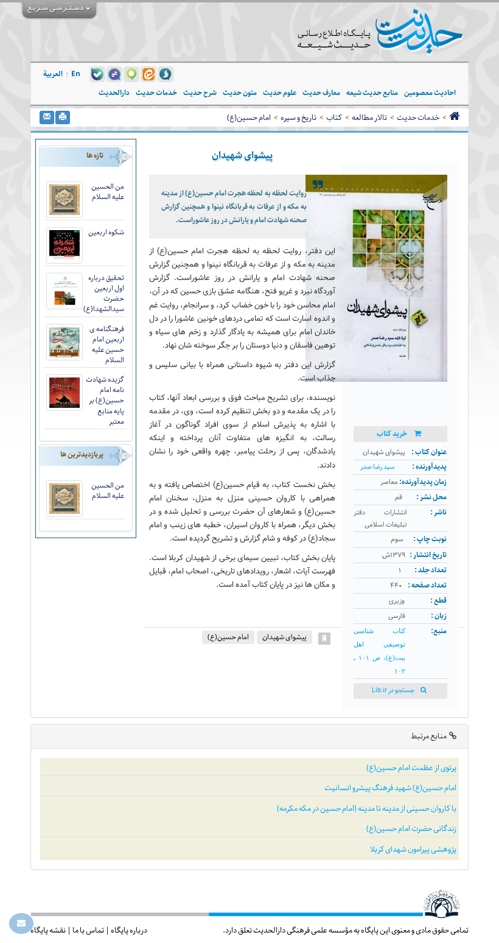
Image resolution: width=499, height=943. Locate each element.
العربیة (53, 74)
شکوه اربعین (106, 232)
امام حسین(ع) (249, 117)
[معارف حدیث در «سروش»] (165, 74)
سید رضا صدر (377, 467)
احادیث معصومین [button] (430, 93)
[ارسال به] (47, 117)
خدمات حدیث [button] (156, 93)
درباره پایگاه (129, 930)
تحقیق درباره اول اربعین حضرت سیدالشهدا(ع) (103, 293)
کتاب (334, 117)
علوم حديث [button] (279, 93)
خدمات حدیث (418, 117)
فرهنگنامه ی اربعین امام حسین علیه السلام (106, 344)
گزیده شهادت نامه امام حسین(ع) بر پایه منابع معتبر (105, 400)
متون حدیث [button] (240, 93)
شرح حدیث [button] (200, 93)
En (75, 74)
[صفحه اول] (454, 117)
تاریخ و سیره (298, 117)
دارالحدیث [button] (114, 93)
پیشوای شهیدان (284, 637)
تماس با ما (88, 930)
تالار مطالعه (369, 117)
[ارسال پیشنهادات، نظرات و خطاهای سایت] (21, 923)
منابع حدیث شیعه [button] (372, 93)
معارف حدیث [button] (321, 93)
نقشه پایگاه (48, 930)
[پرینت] (62, 117)
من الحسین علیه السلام (107, 192)
